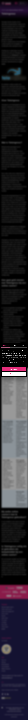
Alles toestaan (14, 369)
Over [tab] (23, 345)
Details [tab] (14, 345)
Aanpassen (13, 374)
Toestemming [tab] (5, 345)
